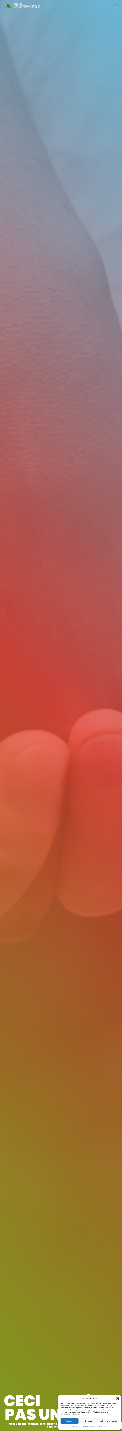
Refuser (88, 1421)
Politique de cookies (79, 1426)
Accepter (69, 1421)
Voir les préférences (108, 1421)
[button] (117, 1398)
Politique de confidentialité (96, 1426)
